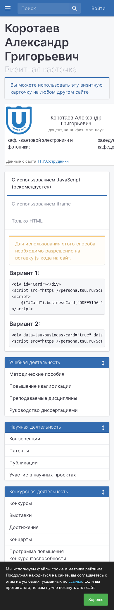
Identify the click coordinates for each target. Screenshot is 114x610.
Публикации (23, 463)
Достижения (24, 527)
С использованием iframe (41, 204)
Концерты (20, 539)
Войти (98, 8)
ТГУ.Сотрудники (53, 161)
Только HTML (27, 221)
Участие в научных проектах (42, 475)
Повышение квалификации (40, 386)
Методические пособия (36, 374)
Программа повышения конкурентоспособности (37, 554)
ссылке (75, 581)
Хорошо (95, 599)
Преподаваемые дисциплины (43, 398)
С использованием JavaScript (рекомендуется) (46, 183)
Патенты (19, 451)
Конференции (24, 439)
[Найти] (74, 8)
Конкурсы (20, 503)
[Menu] (7, 8)
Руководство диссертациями (43, 410)
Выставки (20, 515)
